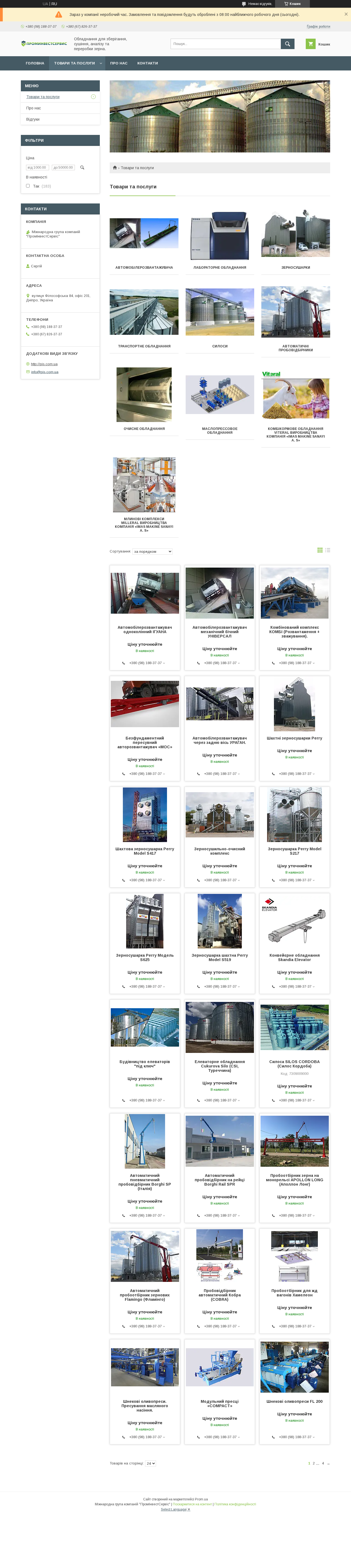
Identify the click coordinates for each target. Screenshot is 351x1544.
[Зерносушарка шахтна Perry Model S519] (220, 920)
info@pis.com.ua (44, 372)
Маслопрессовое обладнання (219, 431)
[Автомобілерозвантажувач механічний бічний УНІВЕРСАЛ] (220, 592)
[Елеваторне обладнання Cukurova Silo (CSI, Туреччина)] (220, 1027)
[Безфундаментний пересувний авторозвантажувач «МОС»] (145, 703)
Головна (35, 63)
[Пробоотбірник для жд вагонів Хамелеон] (295, 1256)
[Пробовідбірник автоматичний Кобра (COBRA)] (220, 1256)
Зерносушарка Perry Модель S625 (145, 957)
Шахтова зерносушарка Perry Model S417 (144, 851)
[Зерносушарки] (295, 233)
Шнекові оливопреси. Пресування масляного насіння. (144, 1405)
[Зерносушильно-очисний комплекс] (220, 814)
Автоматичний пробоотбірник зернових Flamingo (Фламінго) (145, 1295)
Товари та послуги (74, 63)
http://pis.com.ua (44, 364)
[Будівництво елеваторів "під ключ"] (145, 1027)
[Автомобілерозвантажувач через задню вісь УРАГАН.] (220, 703)
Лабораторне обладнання (219, 268)
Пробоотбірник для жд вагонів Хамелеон (294, 1292)
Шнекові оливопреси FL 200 (294, 1401)
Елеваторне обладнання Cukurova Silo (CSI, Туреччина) (220, 1066)
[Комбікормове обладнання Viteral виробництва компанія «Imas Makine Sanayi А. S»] (295, 394)
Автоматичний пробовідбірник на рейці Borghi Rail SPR (220, 1179)
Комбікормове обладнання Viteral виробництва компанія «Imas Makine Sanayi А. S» (296, 434)
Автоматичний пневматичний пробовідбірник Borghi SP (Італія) (144, 1182)
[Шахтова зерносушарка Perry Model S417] (145, 814)
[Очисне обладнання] (144, 394)
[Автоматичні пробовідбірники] (295, 312)
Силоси (220, 346)
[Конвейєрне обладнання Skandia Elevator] (295, 920)
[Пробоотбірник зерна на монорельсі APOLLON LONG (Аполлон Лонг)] (295, 1141)
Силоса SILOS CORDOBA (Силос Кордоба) (294, 1063)
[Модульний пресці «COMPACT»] (220, 1366)
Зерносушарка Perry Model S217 (294, 851)
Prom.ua (201, 1499)
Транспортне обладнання (144, 346)
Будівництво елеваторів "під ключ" (145, 1063)
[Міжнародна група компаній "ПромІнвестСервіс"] (44, 45)
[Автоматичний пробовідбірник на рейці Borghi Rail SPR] (220, 1141)
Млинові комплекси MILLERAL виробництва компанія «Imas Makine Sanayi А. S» (144, 524)
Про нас (119, 63)
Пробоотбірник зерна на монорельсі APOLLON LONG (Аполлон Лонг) (294, 1179)
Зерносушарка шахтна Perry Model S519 (220, 957)
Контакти (147, 63)
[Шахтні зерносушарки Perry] (295, 703)
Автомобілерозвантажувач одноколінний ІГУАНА (145, 629)
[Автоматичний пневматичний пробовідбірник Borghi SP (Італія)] (145, 1141)
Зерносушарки (295, 268)
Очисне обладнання (144, 429)
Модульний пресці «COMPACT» (220, 1403)
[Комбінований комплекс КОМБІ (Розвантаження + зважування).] (295, 592)
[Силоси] (220, 312)
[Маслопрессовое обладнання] (220, 394)
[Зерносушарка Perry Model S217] (295, 814)
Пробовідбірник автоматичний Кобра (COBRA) (220, 1295)
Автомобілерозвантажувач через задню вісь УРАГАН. (220, 740)
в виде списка (327, 551)
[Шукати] (288, 44)
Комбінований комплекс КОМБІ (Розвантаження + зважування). (294, 631)
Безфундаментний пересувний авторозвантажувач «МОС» (144, 742)
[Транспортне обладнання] (144, 312)
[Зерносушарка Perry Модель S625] (145, 920)
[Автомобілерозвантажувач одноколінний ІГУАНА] (145, 592)
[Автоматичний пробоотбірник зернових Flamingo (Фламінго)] (145, 1256)
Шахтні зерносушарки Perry (294, 738)
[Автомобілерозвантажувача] (144, 233)
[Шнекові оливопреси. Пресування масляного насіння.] (145, 1366)
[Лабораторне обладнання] (220, 233)
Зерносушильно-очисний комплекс (219, 851)
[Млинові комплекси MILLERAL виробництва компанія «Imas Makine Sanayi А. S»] (144, 484)
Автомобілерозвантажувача (144, 268)
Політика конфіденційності (235, 1504)
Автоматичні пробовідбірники (296, 348)
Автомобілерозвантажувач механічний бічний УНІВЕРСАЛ (220, 631)
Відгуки (32, 119)
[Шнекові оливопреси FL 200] (295, 1366)
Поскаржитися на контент (192, 1504)
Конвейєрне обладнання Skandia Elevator (295, 957)
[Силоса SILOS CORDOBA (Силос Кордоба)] (295, 1027)
